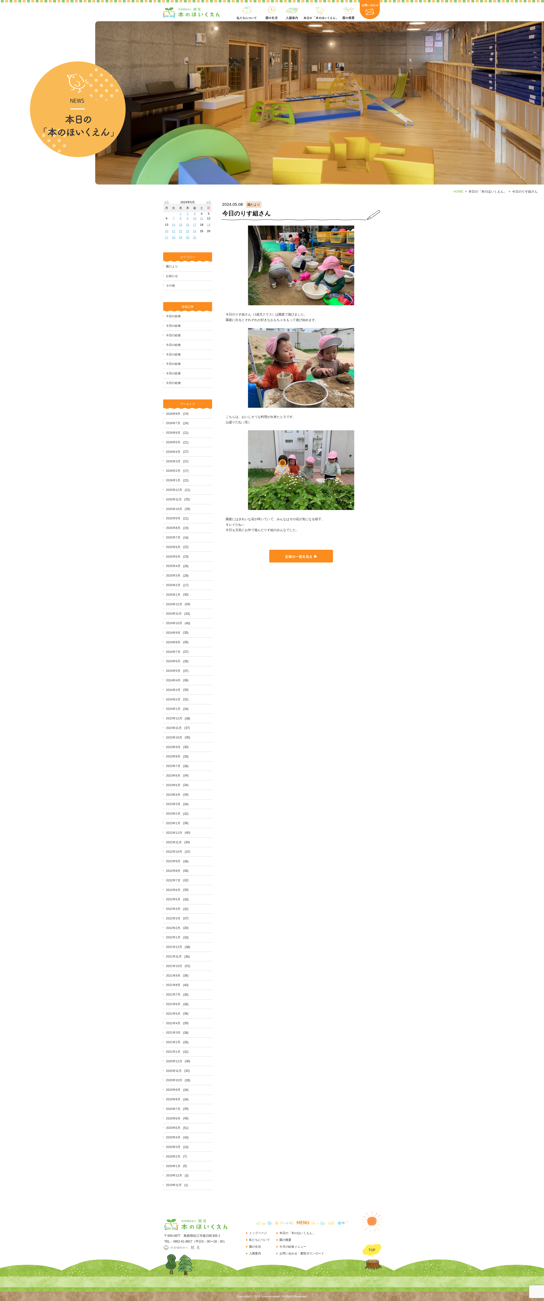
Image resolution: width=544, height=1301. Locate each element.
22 (180, 231)
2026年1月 (173, 480)
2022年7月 (173, 880)
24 (194, 231)
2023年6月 (173, 775)
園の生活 (255, 1246)
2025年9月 (173, 518)
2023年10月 (174, 737)
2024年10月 (174, 623)
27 (166, 237)
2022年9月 (173, 861)
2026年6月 (173, 432)
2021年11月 (174, 956)
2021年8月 (173, 985)
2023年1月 (173, 823)
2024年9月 (173, 632)
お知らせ (172, 276)
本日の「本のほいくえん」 (297, 1233)
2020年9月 (173, 1089)
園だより (172, 266)
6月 (208, 202)
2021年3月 (173, 1032)
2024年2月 (173, 699)
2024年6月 (173, 661)
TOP (371, 1250)
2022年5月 (173, 899)
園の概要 (285, 1239)
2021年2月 (173, 1042)
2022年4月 (173, 908)
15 (180, 224)
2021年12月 (174, 947)
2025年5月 (173, 556)
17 (194, 224)
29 (180, 237)
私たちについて (259, 1239)
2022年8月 (173, 870)
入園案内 (255, 1253)
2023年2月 (173, 813)
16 (187, 224)
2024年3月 (173, 690)
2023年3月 (173, 804)
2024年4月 (173, 680)
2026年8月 (173, 413)
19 (208, 224)
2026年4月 (173, 451)
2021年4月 (173, 1023)
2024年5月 (173, 670)
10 (194, 218)
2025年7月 (173, 537)
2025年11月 (174, 499)
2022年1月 (173, 937)
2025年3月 (173, 575)
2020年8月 (173, 1099)
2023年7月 (173, 766)
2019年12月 (174, 1175)
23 (187, 231)
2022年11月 (174, 842)
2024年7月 (173, 651)
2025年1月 (173, 594)
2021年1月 (173, 1051)
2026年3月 (173, 461)
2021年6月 (173, 1004)
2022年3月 (173, 918)
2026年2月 (173, 470)
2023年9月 (173, 747)
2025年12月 (174, 489)
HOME (458, 191)
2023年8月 (173, 756)
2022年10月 (174, 851)
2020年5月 (173, 1127)
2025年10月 (174, 509)
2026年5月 (173, 442)
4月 (166, 202)
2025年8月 (173, 528)
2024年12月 (174, 604)
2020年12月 (174, 1061)
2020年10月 (174, 1080)
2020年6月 (173, 1118)
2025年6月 (173, 547)
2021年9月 (173, 975)
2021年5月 (173, 1013)
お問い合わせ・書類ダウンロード (301, 1253)
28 (173, 237)
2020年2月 (173, 1156)
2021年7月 (173, 994)
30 (187, 237)
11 (201, 218)
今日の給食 (173, 316)
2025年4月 (173, 566)
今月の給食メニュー (292, 1246)
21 (173, 231)
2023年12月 (174, 718)
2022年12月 (174, 832)
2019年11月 (174, 1185)
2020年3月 (173, 1147)
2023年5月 (173, 785)
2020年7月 (173, 1109)
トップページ (258, 1233)
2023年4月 (173, 794)
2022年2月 (173, 928)
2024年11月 (174, 613)
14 (173, 224)
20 (166, 231)
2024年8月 (173, 642)
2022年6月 (173, 890)
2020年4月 (173, 1137)
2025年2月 (173, 585)
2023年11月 (174, 728)
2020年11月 (174, 1070)
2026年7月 (173, 423)
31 (194, 237)
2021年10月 (174, 966)
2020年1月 (173, 1166)
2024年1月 (173, 708)
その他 (170, 285)
